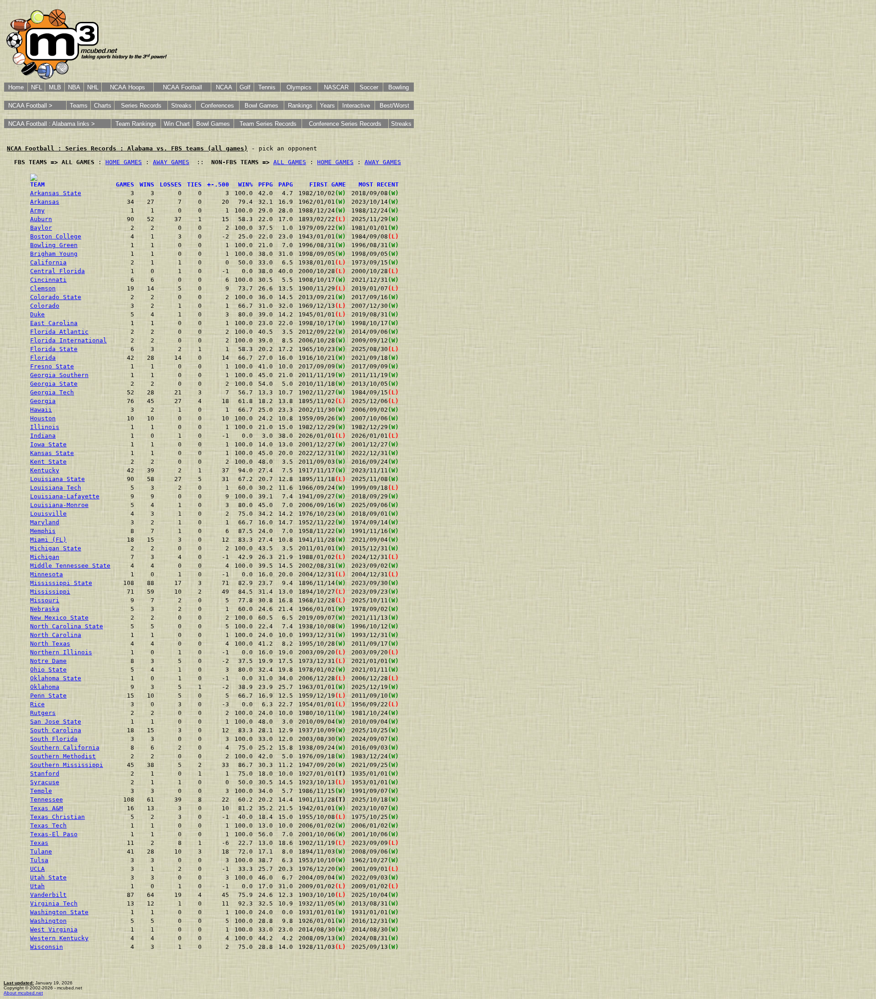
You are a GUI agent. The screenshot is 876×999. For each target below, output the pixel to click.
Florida (43, 357)
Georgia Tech (52, 392)
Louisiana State (57, 479)
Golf (245, 87)
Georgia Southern (59, 375)
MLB (55, 87)
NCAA (224, 87)
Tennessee (46, 799)
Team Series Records (268, 123)
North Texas (50, 643)
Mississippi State (61, 583)
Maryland (44, 522)
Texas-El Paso (54, 834)
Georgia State (54, 383)
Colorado (44, 305)
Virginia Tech (54, 903)
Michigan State (55, 548)
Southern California (64, 747)
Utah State (48, 877)
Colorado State (55, 297)
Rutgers (43, 712)
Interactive (356, 105)
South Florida (54, 738)
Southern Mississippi (66, 764)
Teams (79, 105)
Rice (37, 704)
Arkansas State (55, 193)
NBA (74, 87)
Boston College (55, 236)
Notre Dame (48, 660)
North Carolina (55, 634)
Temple (41, 790)
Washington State (59, 912)
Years (327, 105)
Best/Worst (394, 105)
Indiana (43, 435)
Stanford (44, 773)
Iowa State (48, 444)
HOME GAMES (123, 162)
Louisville (48, 513)
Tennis (267, 87)
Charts (102, 105)
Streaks (181, 105)
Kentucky (44, 470)
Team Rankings (135, 123)
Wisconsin (46, 946)
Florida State (54, 349)
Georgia (43, 401)
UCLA (37, 868)
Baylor (41, 227)
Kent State (48, 461)
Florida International (68, 340)
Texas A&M (46, 808)
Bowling (398, 87)
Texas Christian (57, 816)
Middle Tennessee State (70, 565)
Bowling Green (54, 245)
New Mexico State (59, 617)
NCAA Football (182, 87)
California (48, 262)
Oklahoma (44, 686)
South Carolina (55, 730)
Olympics (299, 87)
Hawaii (41, 409)
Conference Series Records (345, 123)
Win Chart (177, 123)
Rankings (300, 105)
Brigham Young (54, 253)
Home (16, 87)
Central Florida (57, 271)
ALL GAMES (289, 162)
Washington (48, 920)
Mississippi (50, 591)
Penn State (48, 695)
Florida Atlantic (59, 331)
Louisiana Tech (55, 487)
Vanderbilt (48, 894)
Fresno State (52, 366)
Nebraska (44, 609)
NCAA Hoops (127, 87)
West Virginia (54, 929)
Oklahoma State (55, 678)
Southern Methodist (63, 756)
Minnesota (46, 574)
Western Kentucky (59, 938)
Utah (37, 886)
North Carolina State (66, 626)
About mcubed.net (23, 992)
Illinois (44, 427)
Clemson (43, 288)
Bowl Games (261, 105)
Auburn (41, 219)
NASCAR (336, 87)
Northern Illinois (61, 652)
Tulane (41, 851)
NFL (36, 87)
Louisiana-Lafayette (64, 496)
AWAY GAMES (171, 162)
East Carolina (54, 323)
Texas (39, 842)
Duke (37, 314)
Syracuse (44, 782)
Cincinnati (48, 279)
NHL (93, 87)
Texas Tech (48, 825)
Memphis (43, 531)
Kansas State (52, 453)
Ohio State (48, 669)
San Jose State (55, 721)
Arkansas (44, 201)
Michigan (44, 557)
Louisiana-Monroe (59, 505)
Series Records (141, 105)
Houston (43, 418)
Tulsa (39, 860)
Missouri (44, 600)
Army (37, 210)
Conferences (217, 105)
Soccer (369, 87)
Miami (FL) (48, 539)
